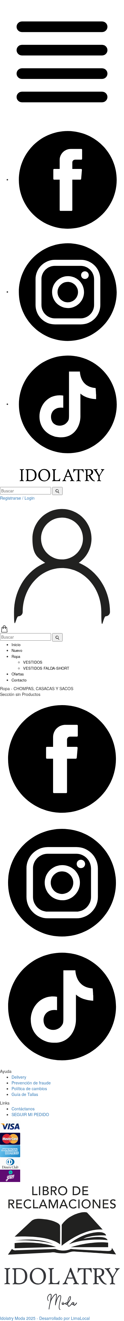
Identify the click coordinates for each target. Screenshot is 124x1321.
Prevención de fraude (31, 1083)
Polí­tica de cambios (29, 1088)
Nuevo (17, 650)
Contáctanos (23, 1108)
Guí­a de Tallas (25, 1094)
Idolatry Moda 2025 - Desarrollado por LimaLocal (45, 1318)
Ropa (16, 656)
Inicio (16, 644)
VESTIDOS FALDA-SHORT (46, 668)
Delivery (19, 1077)
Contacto (19, 680)
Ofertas (18, 674)
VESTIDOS (32, 662)
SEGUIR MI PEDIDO (30, 1114)
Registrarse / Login (17, 498)
